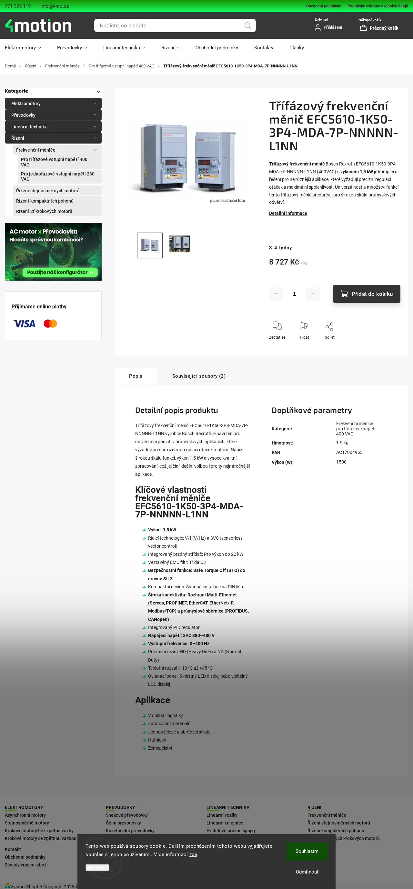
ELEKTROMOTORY (24, 807)
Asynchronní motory (25, 815)
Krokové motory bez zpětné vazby (39, 830)
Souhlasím (307, 851)
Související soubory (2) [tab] (199, 376)
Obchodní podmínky (323, 6)
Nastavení (97, 867)
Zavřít (390, 348)
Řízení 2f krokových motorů (44, 211)
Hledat (248, 25)
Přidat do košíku (372, 294)
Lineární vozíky (221, 815)
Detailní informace (288, 213)
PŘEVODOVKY (120, 807)
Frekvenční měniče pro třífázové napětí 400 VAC (355, 428)
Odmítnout (307, 872)
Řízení (18, 138)
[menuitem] (27, 48)
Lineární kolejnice (224, 822)
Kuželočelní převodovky (130, 830)
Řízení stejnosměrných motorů (48, 190)
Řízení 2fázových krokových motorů (343, 838)
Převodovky (23, 115)
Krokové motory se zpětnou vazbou (40, 838)
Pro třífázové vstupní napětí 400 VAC (54, 162)
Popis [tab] (136, 376)
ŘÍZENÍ (314, 807)
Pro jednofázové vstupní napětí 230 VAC (58, 176)
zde (193, 854)
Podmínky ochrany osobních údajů (378, 6)
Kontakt (13, 849)
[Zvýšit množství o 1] (313, 294)
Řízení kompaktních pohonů (45, 201)
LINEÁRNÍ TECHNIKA (227, 807)
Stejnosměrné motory (27, 822)
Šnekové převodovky (127, 815)
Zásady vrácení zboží (26, 864)
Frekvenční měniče (35, 150)
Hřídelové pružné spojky (231, 830)
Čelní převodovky (123, 822)
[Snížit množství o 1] (276, 294)
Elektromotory (26, 103)
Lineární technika (29, 126)
